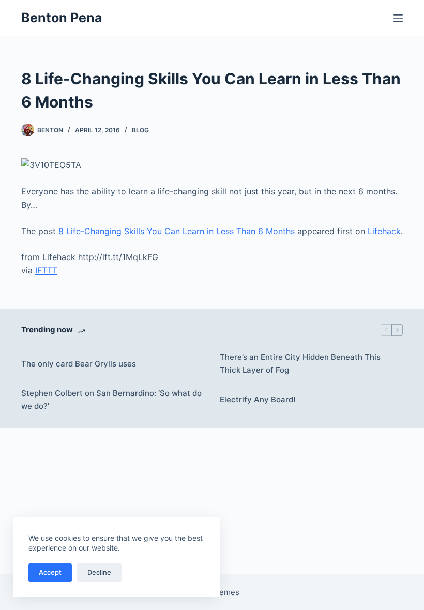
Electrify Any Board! (257, 399)
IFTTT (46, 270)
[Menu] (398, 18)
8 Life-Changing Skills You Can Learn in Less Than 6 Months (176, 231)
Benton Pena (61, 17)
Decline (99, 572)
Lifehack (384, 231)
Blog (140, 130)
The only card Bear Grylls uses (78, 364)
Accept (50, 572)
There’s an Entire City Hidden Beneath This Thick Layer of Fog (300, 363)
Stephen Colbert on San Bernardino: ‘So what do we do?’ (111, 399)
